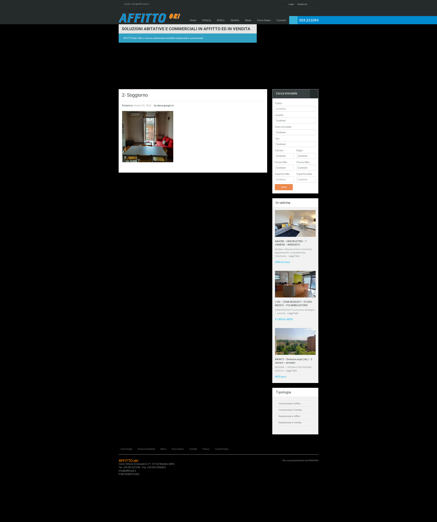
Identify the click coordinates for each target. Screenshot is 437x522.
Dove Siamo (264, 20)
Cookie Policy (221, 449)
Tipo (277, 138)
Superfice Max (304, 174)
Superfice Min (282, 174)
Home (193, 20)
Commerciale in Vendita (290, 410)
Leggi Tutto (294, 256)
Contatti (281, 20)
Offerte (206, 20)
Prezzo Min (281, 162)
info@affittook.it (140, 3)
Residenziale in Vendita (290, 422)
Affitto (221, 20)
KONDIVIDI (313, 460)
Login (291, 4)
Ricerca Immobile (146, 449)
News (248, 20)
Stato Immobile (283, 127)
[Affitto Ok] (149, 18)
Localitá (279, 115)
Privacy (206, 449)
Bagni (300, 150)
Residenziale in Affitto (289, 416)
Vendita (234, 20)
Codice (278, 103)
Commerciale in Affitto (290, 403)
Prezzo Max (303, 162)
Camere (279, 150)
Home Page (126, 449)
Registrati (302, 4)
